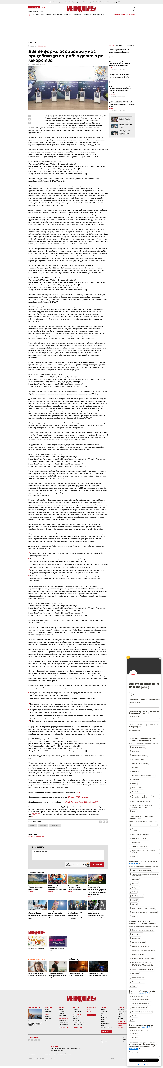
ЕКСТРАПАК (36, 814)
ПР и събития (77, 1011)
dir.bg (81, 802)
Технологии (68, 14)
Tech (102, 1015)
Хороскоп (76, 1020)
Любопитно (87, 14)
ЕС (46, 1020)
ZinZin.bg (71, 2)
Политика (48, 1009)
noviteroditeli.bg (55, 2)
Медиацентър (104, 1041)
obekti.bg (64, 2)
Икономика (62, 1015)
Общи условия (32, 1054)
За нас (102, 1037)
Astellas (85, 797)
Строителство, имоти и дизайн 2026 (86, 2)
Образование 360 (104, 2)
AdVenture (103, 1019)
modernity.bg (46, 2)
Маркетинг (77, 14)
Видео (89, 1011)
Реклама (75, 1009)
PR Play (96, 802)
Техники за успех (64, 1022)
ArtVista (103, 1021)
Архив (102, 1025)
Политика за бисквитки (64, 1054)
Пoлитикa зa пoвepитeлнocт (47, 1054)
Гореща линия (122, 1023)
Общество (48, 1011)
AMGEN (78, 797)
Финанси (61, 1009)
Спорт (89, 1009)
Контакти (121, 1027)
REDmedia (88, 802)
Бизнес (48, 14)
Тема (102, 1013)
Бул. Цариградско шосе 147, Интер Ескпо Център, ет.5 (66, 1048)
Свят (42, 14)
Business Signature (106, 1023)
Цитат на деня (77, 1024)
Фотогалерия (77, 1016)
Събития (132, 14)
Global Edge (104, 1011)
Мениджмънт (57, 14)
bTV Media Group (71, 802)
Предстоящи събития (124, 1009)
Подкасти (124, 14)
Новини (120, 1016)
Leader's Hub (104, 1017)
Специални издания (106, 1027)
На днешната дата (78, 1022)
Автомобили (91, 1007)
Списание (117, 14)
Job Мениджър (63, 1024)
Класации (75, 1018)
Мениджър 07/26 (115, 2)
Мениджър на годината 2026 (124, 1014)
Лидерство (62, 1020)
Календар (120, 1018)
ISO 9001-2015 (126, 1039)
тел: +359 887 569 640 (57, 1050)
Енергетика (62, 1013)
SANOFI (71, 797)
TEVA (78, 792)
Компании (62, 1011)
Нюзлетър (91, 1015)
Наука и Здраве (78, 1027)
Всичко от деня (98, 14)
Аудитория (104, 1039)
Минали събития (122, 1011)
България (36, 14)
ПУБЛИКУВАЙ (97, 864)
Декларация (126, 1041)
